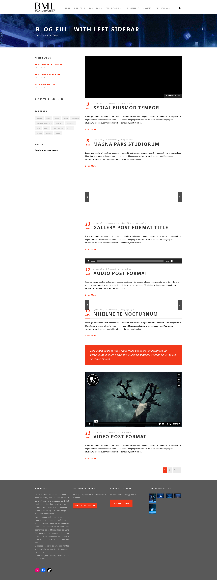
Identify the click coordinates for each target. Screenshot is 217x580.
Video (128, 432)
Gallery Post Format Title (130, 227)
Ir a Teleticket (121, 503)
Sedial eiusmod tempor (126, 107)
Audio (123, 269)
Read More (90, 129)
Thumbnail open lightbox (48, 64)
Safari (39, 133)
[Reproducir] (88, 261)
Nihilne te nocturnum (125, 314)
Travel (48, 133)
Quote (69, 128)
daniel (99, 103)
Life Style (130, 223)
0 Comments (111, 103)
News (46, 128)
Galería (147, 8)
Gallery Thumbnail (44, 123)
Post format (58, 128)
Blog (123, 103)
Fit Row (129, 103)
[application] (133, 260)
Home (67, 8)
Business (75, 118)
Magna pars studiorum (126, 144)
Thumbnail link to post (47, 74)
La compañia (95, 8)
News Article (140, 223)
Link (38, 128)
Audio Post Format (120, 273)
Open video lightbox (46, 84)
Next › (176, 470)
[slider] (177, 257)
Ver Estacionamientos (85, 505)
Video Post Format (119, 436)
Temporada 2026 (163, 8)
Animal (39, 118)
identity (59, 123)
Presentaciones (114, 8)
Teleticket (133, 8)
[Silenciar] (171, 261)
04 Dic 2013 (40, 67)
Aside (48, 118)
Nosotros (79, 8)
